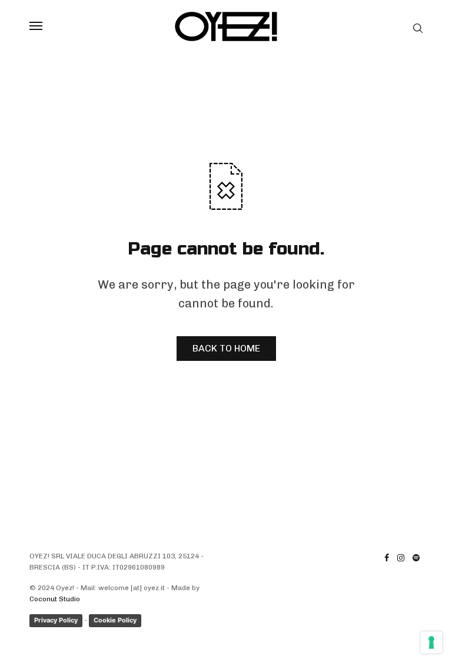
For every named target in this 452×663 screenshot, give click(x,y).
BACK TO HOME (226, 348)
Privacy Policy (56, 620)
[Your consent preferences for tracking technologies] (431, 642)
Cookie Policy (115, 620)
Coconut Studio (54, 599)
